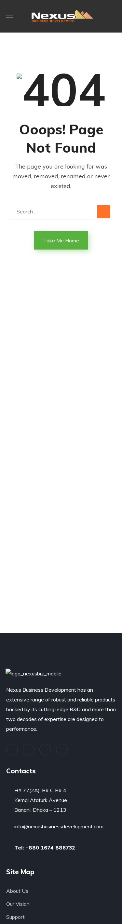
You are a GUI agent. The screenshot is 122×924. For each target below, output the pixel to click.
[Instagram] (62, 749)
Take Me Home (61, 240)
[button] (113, 16)
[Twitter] (12, 749)
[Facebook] (28, 749)
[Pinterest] (45, 749)
